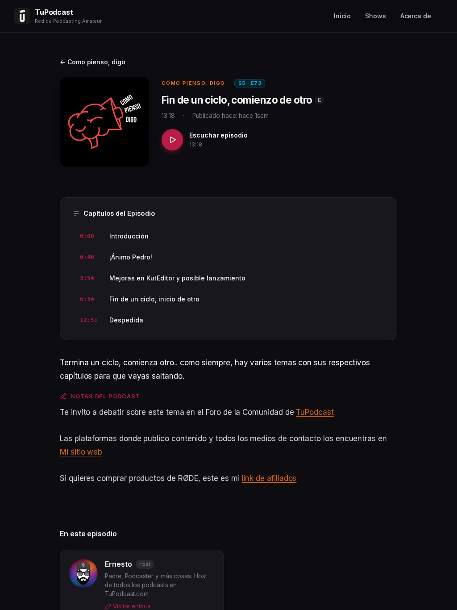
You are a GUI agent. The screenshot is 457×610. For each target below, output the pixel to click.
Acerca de (415, 16)
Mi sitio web (81, 451)
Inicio (342, 16)
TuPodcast (314, 412)
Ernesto (118, 564)
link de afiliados (269, 478)
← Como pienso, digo (92, 62)
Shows (375, 16)
